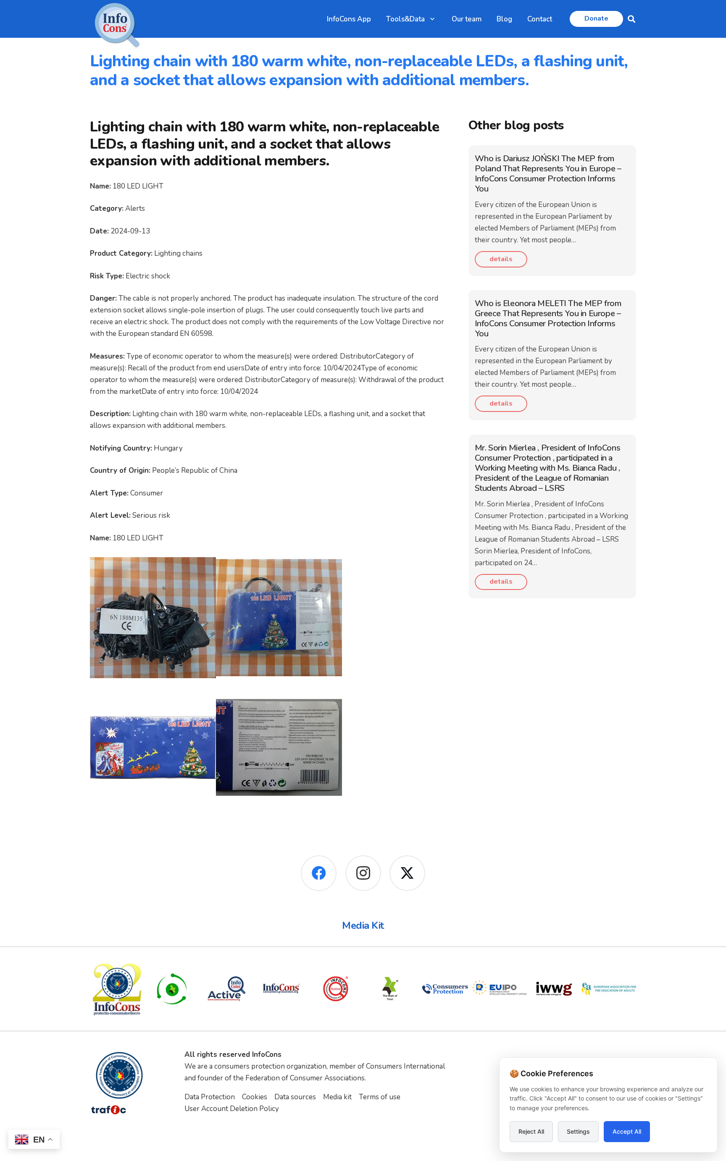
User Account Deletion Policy (231, 1109)
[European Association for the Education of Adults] (608, 989)
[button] (432, 19)
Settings (578, 1131)
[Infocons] (117, 989)
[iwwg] (554, 989)
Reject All (531, 1131)
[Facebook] (319, 873)
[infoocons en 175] (281, 989)
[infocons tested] (335, 989)
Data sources (295, 1097)
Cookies (254, 1097)
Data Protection (209, 1097)
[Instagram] (363, 873)
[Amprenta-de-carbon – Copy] (172, 989)
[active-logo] (226, 989)
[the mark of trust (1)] (390, 989)
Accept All (627, 1131)
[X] (407, 873)
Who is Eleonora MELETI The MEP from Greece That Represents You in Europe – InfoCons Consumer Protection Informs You (548, 318)
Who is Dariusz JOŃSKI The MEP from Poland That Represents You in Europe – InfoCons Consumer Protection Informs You (548, 173)
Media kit (337, 1097)
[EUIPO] (499, 989)
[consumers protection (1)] (445, 989)
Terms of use (379, 1097)
